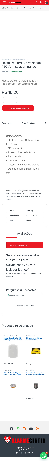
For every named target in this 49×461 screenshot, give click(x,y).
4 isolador (38, 193)
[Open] (4, 2)
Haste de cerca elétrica (37, 8)
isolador (9, 199)
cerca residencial (23, 196)
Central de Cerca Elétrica (11, 336)
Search (36, 2)
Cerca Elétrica (16, 8)
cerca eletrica (11, 196)
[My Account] (41, 2)
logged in (24, 273)
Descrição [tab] (7, 123)
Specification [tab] (28, 123)
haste (38, 196)
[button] (43, 455)
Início (4, 8)
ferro (33, 196)
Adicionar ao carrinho (20, 108)
